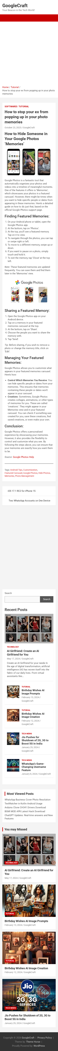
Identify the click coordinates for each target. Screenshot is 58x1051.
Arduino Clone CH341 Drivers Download (25, 807)
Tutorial (24, 106)
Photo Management (24, 476)
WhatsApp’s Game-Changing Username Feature (34, 767)
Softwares (11, 106)
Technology (13, 647)
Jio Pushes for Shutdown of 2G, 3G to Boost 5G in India (35, 740)
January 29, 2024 (30, 747)
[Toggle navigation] (6, 18)
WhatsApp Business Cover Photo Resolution (27, 799)
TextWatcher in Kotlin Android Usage (23, 803)
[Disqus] (29, 549)
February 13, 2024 (30, 697)
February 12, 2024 (30, 720)
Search (8, 593)
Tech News (27, 734)
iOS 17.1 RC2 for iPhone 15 (21, 491)
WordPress (39, 1045)
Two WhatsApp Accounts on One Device (29, 500)
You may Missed (15, 829)
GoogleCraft (15, 5)
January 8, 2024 (29, 774)
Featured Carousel (13, 473)
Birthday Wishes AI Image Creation (33, 715)
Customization (30, 470)
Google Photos (30, 473)
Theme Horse (33, 1041)
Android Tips (16, 470)
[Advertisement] (29, 52)
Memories (9, 476)
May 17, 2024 (13, 658)
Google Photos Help (23, 457)
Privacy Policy (44, 1037)
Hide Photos (44, 473)
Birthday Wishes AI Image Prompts (33, 692)
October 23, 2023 (13, 127)
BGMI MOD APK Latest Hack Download (25, 811)
